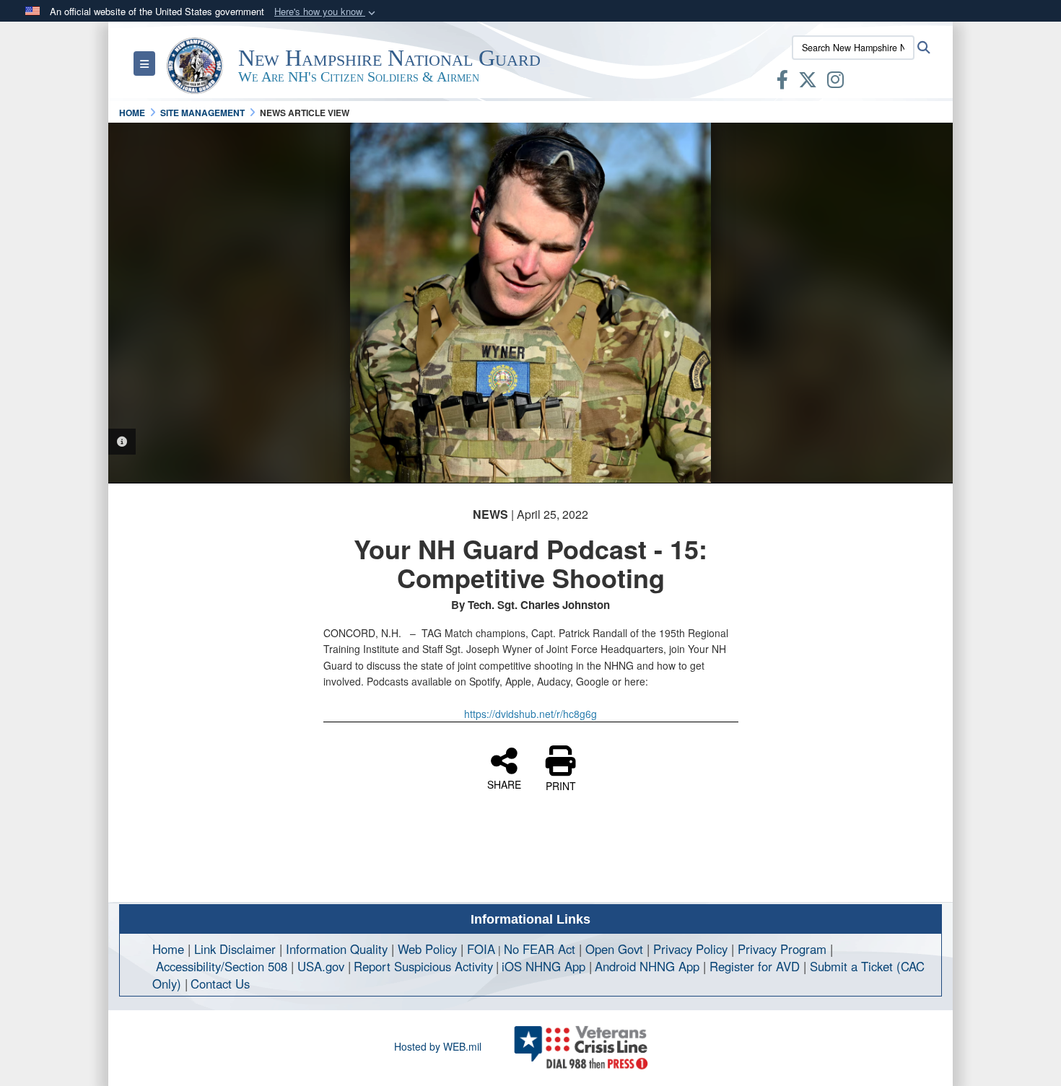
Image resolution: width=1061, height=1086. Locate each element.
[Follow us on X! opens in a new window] (807, 82)
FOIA (481, 949)
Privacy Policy (690, 949)
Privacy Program (782, 949)
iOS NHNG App (543, 966)
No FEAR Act (539, 949)
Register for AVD (754, 966)
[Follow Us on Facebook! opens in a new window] (782, 82)
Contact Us (220, 983)
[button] (326, 11)
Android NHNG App (647, 966)
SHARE (504, 783)
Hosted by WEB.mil (437, 1046)
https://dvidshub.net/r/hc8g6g (530, 713)
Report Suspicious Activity (423, 966)
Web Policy (427, 949)
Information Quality (337, 949)
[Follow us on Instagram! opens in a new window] (835, 82)
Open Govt (616, 949)
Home (168, 949)
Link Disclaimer (235, 949)
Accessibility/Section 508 (221, 966)
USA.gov (320, 966)
